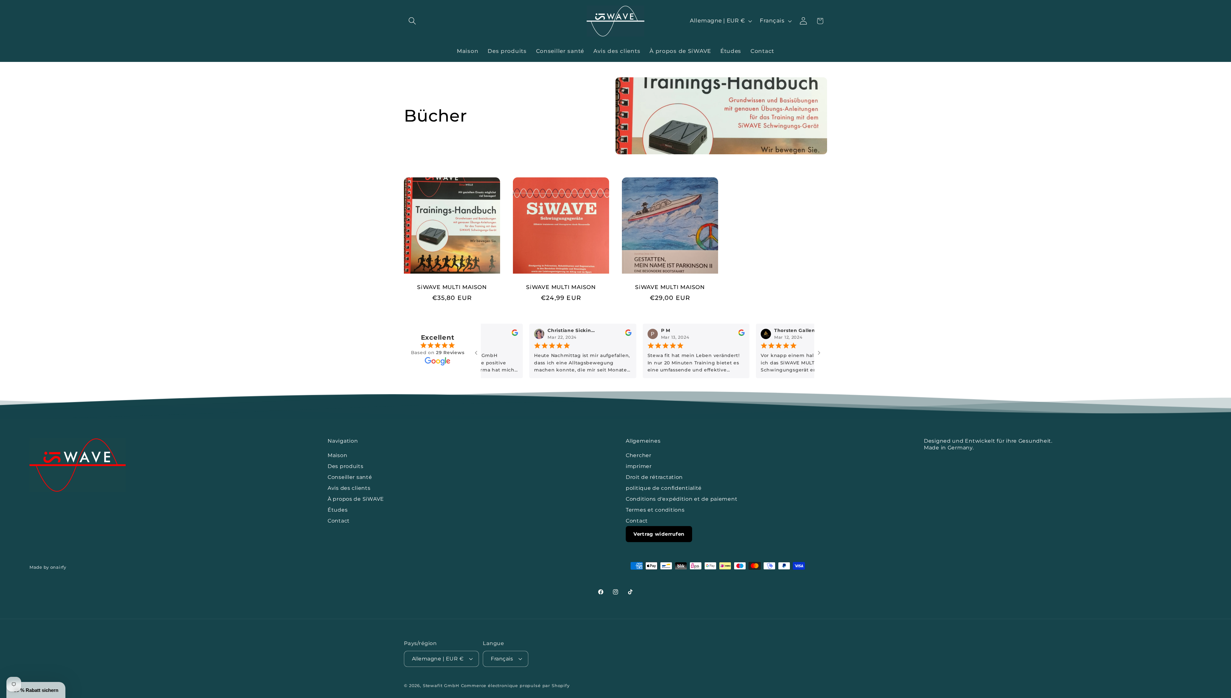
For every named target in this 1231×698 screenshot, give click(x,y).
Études (338, 510)
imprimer (639, 466)
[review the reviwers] (507, 334)
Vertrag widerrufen (658, 534)
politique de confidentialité (664, 488)
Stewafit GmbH (441, 685)
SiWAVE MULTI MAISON (452, 287)
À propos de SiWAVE (356, 499)
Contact (339, 521)
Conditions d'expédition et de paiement (681, 499)
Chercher (638, 455)
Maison (337, 455)
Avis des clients (349, 488)
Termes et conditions (655, 510)
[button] (412, 21)
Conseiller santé (350, 477)
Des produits (346, 466)
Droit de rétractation (654, 477)
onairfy (58, 567)
